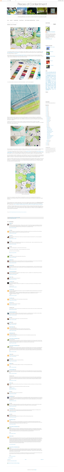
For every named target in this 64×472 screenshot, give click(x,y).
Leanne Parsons (11, 408)
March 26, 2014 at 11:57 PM (12, 309)
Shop (46, 86)
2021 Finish (50, 74)
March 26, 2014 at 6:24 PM (12, 227)
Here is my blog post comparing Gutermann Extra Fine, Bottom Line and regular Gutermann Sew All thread (28, 204)
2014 (47, 116)
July (47, 122)
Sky (55, 86)
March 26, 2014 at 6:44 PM (12, 233)
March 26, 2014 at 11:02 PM (12, 279)
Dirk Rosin (10, 302)
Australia (49, 75)
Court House (48, 133)
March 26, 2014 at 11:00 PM (12, 274)
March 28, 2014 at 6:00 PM (12, 400)
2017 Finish (48, 73)
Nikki (10, 391)
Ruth (10, 241)
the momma (11, 289)
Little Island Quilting (12, 369)
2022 (47, 107)
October (48, 119)
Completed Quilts (16, 20)
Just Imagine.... (52, 65)
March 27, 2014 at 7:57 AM (12, 351)
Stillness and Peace (49, 136)
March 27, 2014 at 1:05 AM (12, 319)
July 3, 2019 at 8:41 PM (12, 456)
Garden (49, 82)
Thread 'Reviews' (21, 20)
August (48, 121)
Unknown (10, 363)
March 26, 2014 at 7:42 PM (12, 238)
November (48, 118)
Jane (10, 414)
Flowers (49, 81)
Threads (15, 218)
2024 (47, 106)
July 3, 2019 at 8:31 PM (12, 444)
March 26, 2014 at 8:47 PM (12, 252)
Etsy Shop (37, 20)
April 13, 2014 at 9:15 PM (12, 411)
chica (10, 255)
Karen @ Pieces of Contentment (14, 217)
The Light (51, 60)
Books (51, 76)
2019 (47, 110)
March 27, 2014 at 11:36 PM (12, 373)
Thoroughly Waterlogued (50, 135)
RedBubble (49, 85)
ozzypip (10, 223)
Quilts (11, 218)
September (48, 120)
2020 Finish (47, 74)
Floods (46, 81)
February (48, 140)
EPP (9, 218)
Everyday (54, 78)
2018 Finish (51, 73)
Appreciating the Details (50, 131)
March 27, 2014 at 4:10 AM (12, 330)
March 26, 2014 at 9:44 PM (12, 257)
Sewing (13, 218)
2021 (47, 108)
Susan (10, 235)
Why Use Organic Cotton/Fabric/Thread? (30, 20)
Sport (49, 87)
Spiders (46, 87)
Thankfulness (48, 89)
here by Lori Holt (28, 151)
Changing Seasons (49, 130)
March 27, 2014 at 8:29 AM (12, 356)
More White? (48, 134)
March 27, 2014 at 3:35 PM (12, 367)
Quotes (46, 85)
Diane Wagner (11, 396)
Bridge (53, 76)
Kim (9, 403)
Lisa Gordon (11, 281)
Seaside (52, 85)
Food (46, 82)
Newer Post (8, 459)
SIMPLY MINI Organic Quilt (50, 86)
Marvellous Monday (52, 56)
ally (9, 246)
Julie (10, 230)
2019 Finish (54, 73)
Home (8, 20)
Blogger (35, 469)
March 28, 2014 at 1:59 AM (12, 380)
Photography (49, 84)
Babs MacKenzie (11, 419)
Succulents (51, 87)
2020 (47, 109)
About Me (11, 20)
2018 (47, 111)
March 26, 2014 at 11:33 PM (12, 300)
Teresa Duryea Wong (12, 271)
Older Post (42, 459)
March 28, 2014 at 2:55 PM (12, 393)
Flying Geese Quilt (53, 81)
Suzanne (10, 354)
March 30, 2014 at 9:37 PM (12, 406)
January (48, 141)
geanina (10, 322)
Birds (49, 76)
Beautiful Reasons (49, 132)
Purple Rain (51, 51)
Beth (10, 317)
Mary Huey (10, 265)
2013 (47, 142)
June (47, 123)
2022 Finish (53, 74)
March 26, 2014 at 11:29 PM (12, 295)
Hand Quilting (54, 82)
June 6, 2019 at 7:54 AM (12, 433)
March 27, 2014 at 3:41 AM (12, 324)
